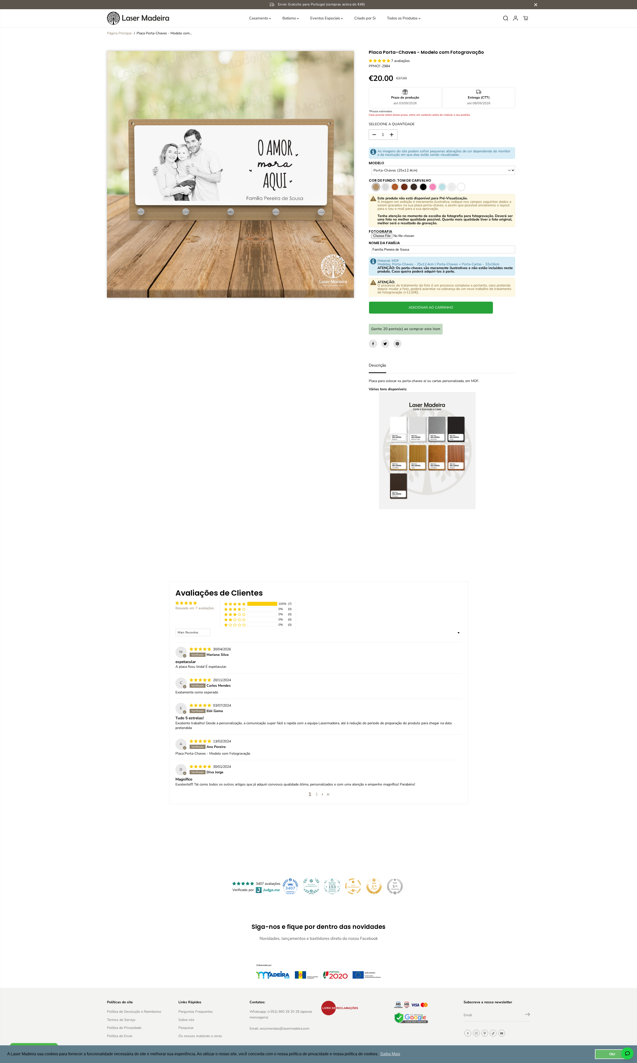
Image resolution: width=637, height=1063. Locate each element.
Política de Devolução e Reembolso (134, 1011)
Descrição (377, 365)
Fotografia (380, 231)
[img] (201, 649)
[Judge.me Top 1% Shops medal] (374, 886)
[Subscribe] (527, 1015)
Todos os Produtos (403, 18)
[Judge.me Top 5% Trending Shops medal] (395, 886)
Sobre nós (186, 1019)
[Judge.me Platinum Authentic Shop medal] (311, 886)
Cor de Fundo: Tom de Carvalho (400, 180)
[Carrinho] (525, 18)
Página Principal (119, 33)
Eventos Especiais (325, 18)
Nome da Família (384, 243)
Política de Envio (119, 1036)
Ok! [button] (612, 1054)
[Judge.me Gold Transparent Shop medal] (353, 886)
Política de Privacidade (124, 1027)
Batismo (289, 18)
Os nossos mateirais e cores (200, 1036)
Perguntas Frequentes (195, 1011)
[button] (380, 60)
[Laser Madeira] (138, 18)
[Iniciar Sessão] (515, 18)
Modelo (376, 163)
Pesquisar (186, 1027)
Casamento (259, 18)
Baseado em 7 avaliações (194, 608)
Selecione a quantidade (392, 124)
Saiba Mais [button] (390, 1054)
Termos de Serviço (121, 1019)
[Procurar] (505, 18)
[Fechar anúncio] (535, 4)
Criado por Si (364, 18)
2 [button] (317, 794)
